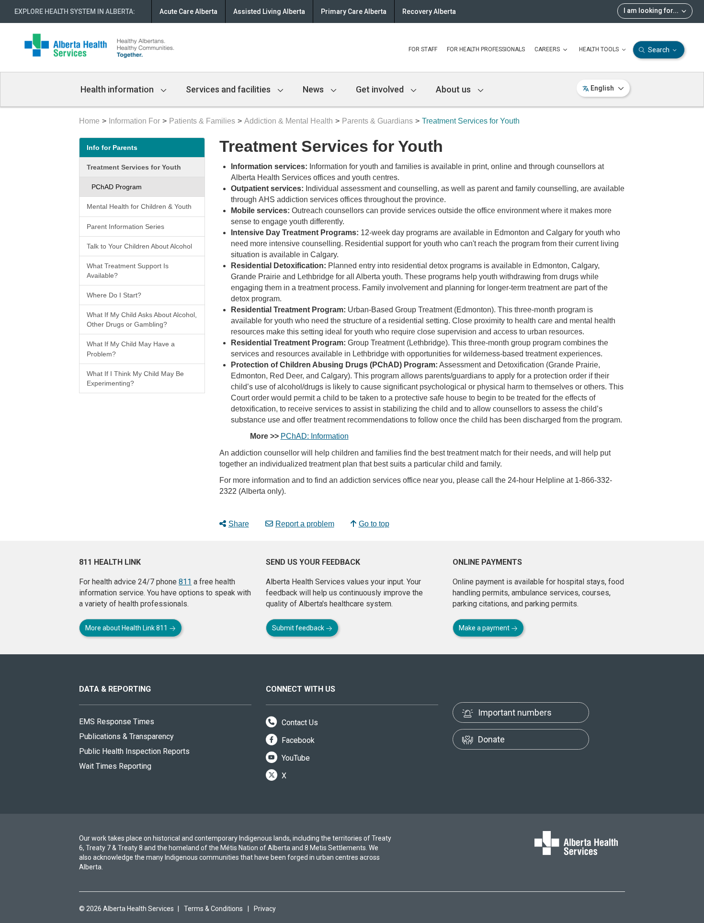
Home (89, 121)
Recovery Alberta (429, 11)
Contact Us (299, 722)
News (314, 89)
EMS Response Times (116, 721)
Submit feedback (299, 628)
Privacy (265, 908)
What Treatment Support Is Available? (128, 270)
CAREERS (547, 49)
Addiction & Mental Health (288, 121)
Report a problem (304, 524)
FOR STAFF (423, 49)
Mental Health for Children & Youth (139, 206)
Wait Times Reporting (115, 766)
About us (454, 89)
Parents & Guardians (377, 121)
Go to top (374, 524)
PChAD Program (116, 187)
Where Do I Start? (114, 295)
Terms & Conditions (213, 908)
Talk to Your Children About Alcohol (139, 246)
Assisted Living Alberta (269, 11)
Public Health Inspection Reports (134, 751)
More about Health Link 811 (127, 628)
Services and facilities (229, 89)
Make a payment (485, 628)
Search (659, 50)
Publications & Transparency (126, 736)
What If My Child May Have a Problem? (131, 348)
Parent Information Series (125, 226)
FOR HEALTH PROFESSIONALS (486, 49)
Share (238, 524)
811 (185, 581)
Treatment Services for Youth (134, 167)
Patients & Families (202, 121)
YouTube (295, 758)
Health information (118, 89)
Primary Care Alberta (353, 11)
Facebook (297, 740)
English (602, 88)
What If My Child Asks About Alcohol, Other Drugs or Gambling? (142, 319)
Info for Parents (112, 147)
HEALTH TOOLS (599, 49)
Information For (134, 121)
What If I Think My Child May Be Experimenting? (135, 378)
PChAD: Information (315, 436)
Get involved (381, 89)
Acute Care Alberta (188, 11)
